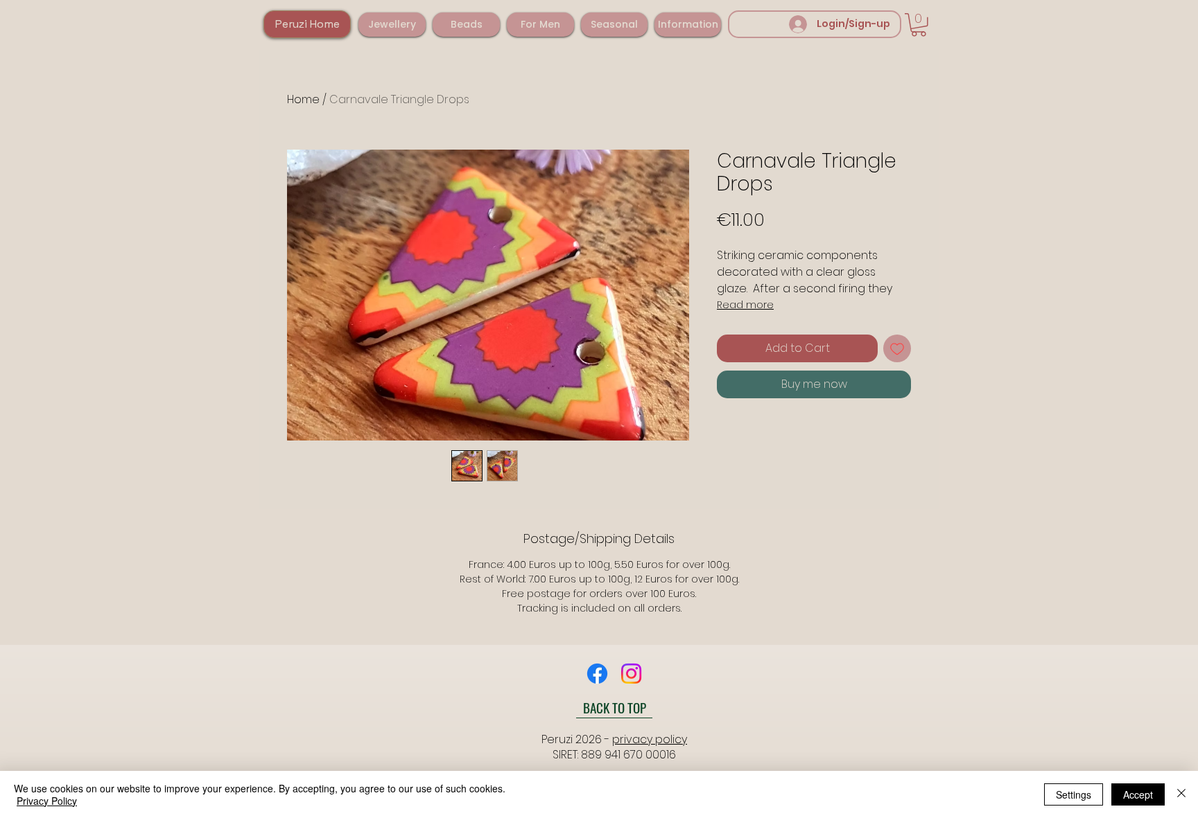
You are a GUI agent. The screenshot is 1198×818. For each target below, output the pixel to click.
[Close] (1181, 794)
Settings (1073, 794)
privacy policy (649, 739)
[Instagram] (631, 673)
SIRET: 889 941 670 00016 (614, 755)
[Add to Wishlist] (897, 348)
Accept (1138, 794)
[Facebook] (597, 673)
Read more (745, 305)
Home (303, 99)
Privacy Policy (47, 801)
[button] (392, 24)
